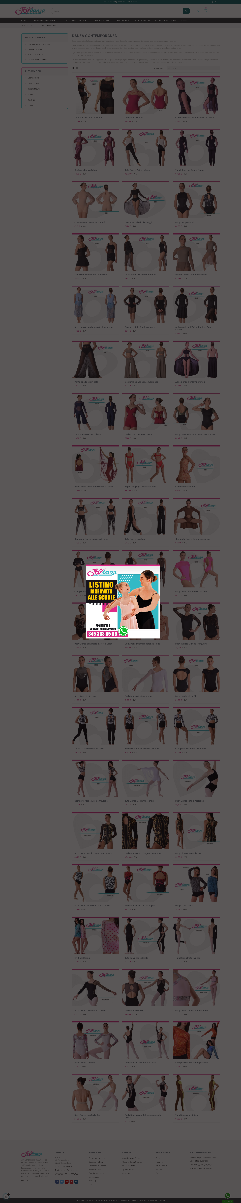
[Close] (156, 565)
